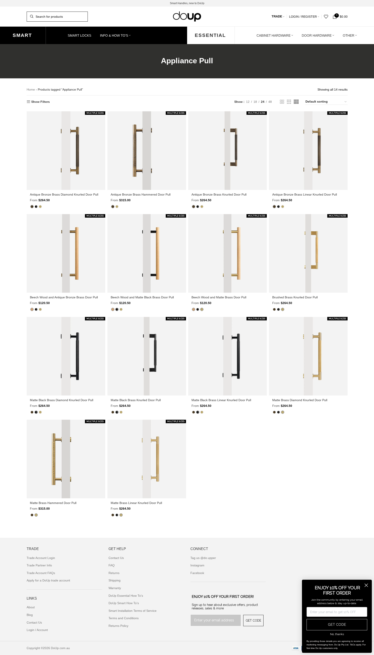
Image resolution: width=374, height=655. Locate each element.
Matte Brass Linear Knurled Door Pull (136, 503)
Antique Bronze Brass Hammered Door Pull (141, 194)
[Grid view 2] (282, 102)
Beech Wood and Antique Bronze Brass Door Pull (64, 297)
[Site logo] (187, 16)
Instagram (197, 565)
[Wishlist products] (326, 16)
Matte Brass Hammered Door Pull (53, 503)
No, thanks (337, 634)
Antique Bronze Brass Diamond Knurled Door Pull (64, 194)
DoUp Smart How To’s (124, 603)
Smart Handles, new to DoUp (187, 3)
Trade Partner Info (39, 565)
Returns (114, 573)
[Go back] (155, 60)
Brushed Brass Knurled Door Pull (295, 297)
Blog (30, 615)
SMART (22, 35)
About (31, 607)
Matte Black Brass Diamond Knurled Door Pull (61, 400)
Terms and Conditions (124, 618)
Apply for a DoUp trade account (48, 580)
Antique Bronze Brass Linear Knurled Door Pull (304, 194)
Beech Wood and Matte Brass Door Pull (218, 297)
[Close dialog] (366, 585)
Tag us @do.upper (203, 558)
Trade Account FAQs (41, 573)
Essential (210, 35)
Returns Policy (118, 625)
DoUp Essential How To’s (126, 595)
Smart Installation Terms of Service (133, 610)
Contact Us (34, 622)
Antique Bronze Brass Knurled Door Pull (218, 194)
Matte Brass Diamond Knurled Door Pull (299, 400)
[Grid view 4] (296, 102)
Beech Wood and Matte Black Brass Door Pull (142, 297)
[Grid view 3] (289, 102)
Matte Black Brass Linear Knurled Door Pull (221, 400)
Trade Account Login (41, 558)
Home (31, 89)
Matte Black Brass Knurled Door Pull (136, 400)
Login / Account (37, 630)
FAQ (112, 565)
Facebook (197, 573)
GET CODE (253, 620)
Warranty (115, 588)
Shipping (115, 580)
